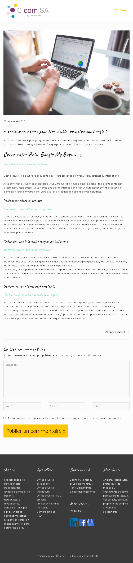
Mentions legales (44, 555)
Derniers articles (46, 511)
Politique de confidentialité (83, 555)
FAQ (39, 515)
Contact (60, 555)
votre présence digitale (68, 140)
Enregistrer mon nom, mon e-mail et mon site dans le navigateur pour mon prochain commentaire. (64, 418)
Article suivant (117, 332)
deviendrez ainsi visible (60, 273)
